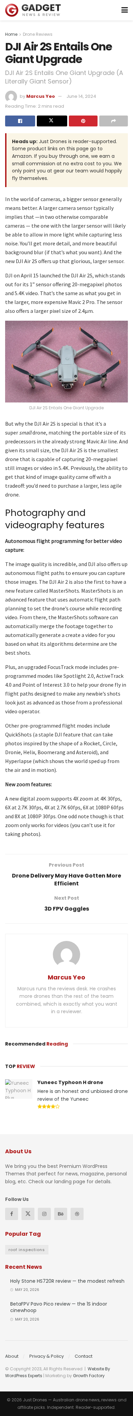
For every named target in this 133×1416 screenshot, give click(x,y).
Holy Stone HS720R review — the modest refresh (67, 1281)
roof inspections (27, 1249)
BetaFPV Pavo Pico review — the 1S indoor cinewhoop (58, 1307)
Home (11, 34)
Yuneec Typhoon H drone (70, 1082)
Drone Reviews (38, 34)
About (11, 1356)
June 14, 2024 (81, 96)
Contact (83, 1356)
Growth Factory (89, 1376)
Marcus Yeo (40, 96)
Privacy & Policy (46, 1356)
